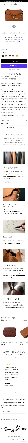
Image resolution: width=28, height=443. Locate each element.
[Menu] (1, 4)
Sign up (14, 416)
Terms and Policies (14, 439)
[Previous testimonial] (9, 392)
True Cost (4, 124)
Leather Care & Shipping (9, 127)
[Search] (5, 4)
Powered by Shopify (17, 436)
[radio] (2, 55)
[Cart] (26, 4)
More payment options (14, 69)
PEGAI (11, 436)
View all (25, 320)
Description (5, 120)
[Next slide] (25, 334)
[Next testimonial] (18, 392)
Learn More (7, 182)
